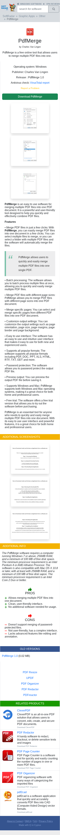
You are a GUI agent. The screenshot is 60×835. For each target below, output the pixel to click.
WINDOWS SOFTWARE (31, 4)
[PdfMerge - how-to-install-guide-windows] (30, 491)
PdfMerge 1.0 (10, 656)
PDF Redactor (30, 689)
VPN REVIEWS (53, 4)
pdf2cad (22, 792)
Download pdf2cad (24, 812)
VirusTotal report (39, 82)
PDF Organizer (30, 683)
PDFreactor (30, 695)
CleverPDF (23, 710)
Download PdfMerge (30, 96)
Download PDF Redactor (27, 746)
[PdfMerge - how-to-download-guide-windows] (30, 458)
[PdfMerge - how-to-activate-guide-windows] (30, 524)
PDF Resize (30, 672)
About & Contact (15, 821)
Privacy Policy (46, 821)
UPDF (30, 678)
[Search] (53, 9)
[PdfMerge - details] (30, 150)
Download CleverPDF (26, 727)
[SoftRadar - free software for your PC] (8, 7)
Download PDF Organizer (27, 787)
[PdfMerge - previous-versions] (30, 183)
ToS (35, 821)
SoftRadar (9, 16)
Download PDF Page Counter (29, 768)
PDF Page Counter (28, 751)
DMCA (28, 821)
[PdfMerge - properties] (30, 118)
